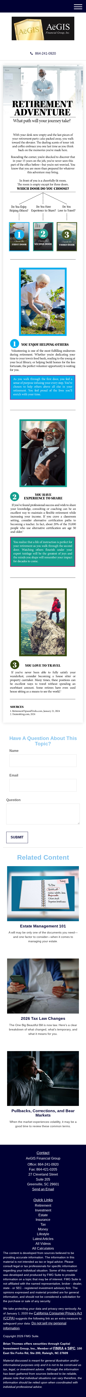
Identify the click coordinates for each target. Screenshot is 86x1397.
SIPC (71, 1348)
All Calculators (43, 1248)
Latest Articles (43, 1239)
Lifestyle (43, 1234)
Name (14, 751)
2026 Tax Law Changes (43, 1018)
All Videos (43, 1243)
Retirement (43, 1205)
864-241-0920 (45, 53)
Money (43, 1229)
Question (13, 800)
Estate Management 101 (43, 926)
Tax (43, 1224)
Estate (43, 1215)
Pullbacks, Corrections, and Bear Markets (43, 1113)
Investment (43, 1210)
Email (13, 775)
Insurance (43, 1219)
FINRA (58, 1348)
